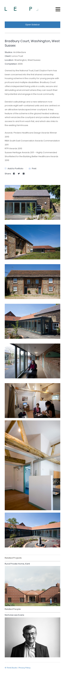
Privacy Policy (24, 667)
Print (33, 168)
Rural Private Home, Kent (17, 563)
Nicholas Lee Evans (14, 614)
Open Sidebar (32, 24)
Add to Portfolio (15, 168)
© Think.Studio (11, 667)
